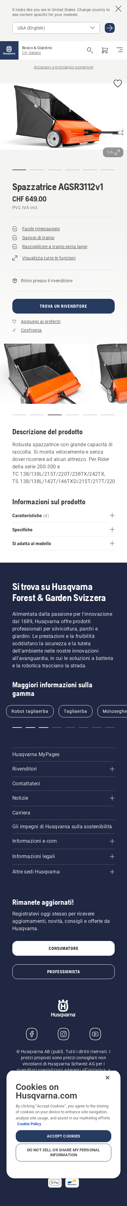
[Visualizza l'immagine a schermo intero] (63, 117)
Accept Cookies (63, 1136)
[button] (118, 84)
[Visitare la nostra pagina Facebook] (32, 1034)
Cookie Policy (29, 1124)
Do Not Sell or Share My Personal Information (63, 1152)
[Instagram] (63, 1034)
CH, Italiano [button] (31, 53)
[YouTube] (95, 1034)
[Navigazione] (119, 50)
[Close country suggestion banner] (118, 9)
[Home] (9, 50)
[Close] (107, 1077)
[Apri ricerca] (90, 50)
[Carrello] (104, 50)
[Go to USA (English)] (110, 28)
